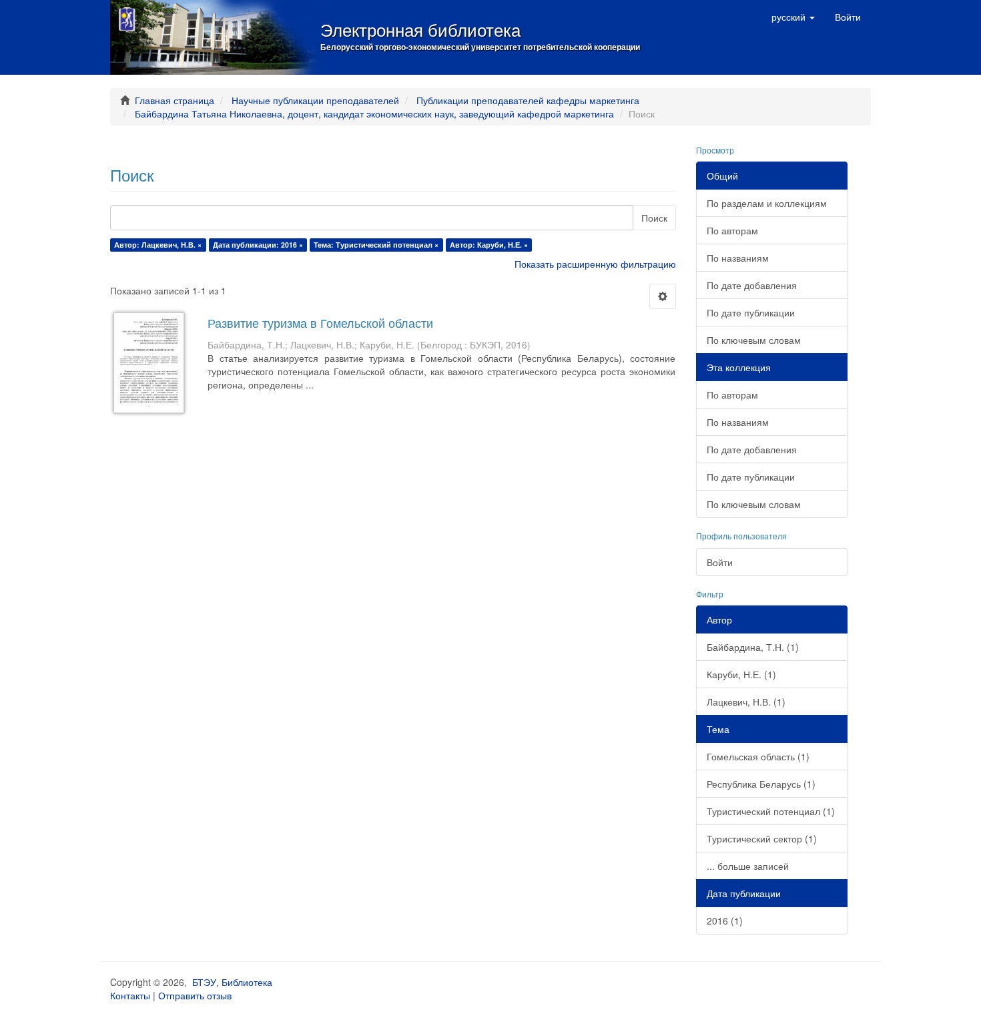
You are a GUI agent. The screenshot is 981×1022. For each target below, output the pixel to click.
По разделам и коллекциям (767, 203)
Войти (720, 562)
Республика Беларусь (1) (761, 783)
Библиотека (247, 982)
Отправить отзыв (195, 995)
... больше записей (748, 865)
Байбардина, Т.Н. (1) (753, 647)
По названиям (738, 257)
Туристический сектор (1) (762, 838)
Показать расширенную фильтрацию (595, 263)
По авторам (732, 230)
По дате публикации (751, 312)
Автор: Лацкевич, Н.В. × (158, 245)
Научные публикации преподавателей (315, 100)
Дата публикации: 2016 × (258, 245)
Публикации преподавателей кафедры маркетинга (527, 100)
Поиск (654, 217)
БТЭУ (204, 982)
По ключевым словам (754, 339)
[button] (793, 16)
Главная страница (174, 100)
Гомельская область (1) (758, 756)
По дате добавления (752, 285)
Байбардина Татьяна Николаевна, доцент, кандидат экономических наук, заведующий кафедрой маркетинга (374, 113)
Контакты (130, 995)
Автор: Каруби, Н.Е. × (489, 245)
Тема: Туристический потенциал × (376, 245)
